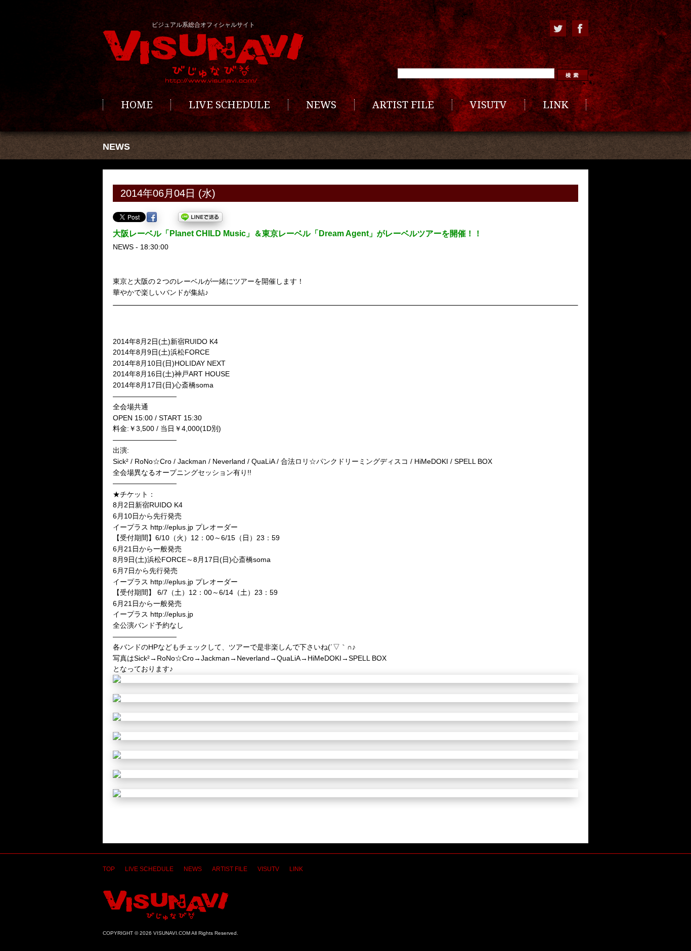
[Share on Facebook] (152, 217)
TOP (109, 869)
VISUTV (488, 104)
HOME (137, 104)
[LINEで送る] (200, 217)
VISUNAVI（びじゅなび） (166, 905)
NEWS (321, 104)
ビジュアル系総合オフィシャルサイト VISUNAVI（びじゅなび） (203, 57)
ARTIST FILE (403, 104)
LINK (555, 104)
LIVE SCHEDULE (229, 104)
